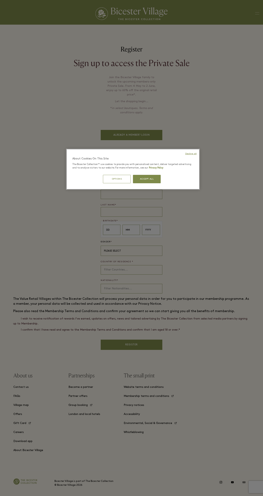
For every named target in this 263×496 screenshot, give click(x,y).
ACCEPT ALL (147, 179)
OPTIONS (117, 179)
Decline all (191, 154)
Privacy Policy (156, 168)
